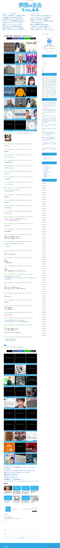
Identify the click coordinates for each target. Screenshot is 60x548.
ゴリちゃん (46, 165)
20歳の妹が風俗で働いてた (47, 115)
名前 (4, 530)
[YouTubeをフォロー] (48, 51)
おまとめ (45, 156)
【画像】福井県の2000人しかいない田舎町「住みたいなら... (13, 19)
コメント (6, 519)
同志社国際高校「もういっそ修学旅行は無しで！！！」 (14, 479)
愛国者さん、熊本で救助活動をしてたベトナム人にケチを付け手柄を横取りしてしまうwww (49, 133)
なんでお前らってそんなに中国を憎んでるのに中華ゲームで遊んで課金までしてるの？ (19, 470)
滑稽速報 (45, 174)
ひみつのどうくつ (47, 168)
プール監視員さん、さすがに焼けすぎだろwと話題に (12, 17)
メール (5, 533)
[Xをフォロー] (46, 51)
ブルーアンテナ (46, 159)
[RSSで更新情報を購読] (51, 51)
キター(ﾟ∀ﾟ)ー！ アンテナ (48, 158)
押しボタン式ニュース (48, 172)
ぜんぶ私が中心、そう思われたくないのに (11, 465)
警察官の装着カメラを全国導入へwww (11, 474)
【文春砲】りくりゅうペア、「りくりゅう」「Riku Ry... (13, 22)
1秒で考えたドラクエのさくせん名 (10, 475)
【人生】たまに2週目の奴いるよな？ (37, 22)
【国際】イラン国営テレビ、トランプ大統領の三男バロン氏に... (42, 29)
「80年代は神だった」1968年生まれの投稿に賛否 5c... (41, 26)
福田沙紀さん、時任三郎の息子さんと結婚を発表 (39, 19)
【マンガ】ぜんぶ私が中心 (35, 13)
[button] (33, 38)
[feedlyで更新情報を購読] (50, 51)
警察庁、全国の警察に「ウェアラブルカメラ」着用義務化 (13, 28)
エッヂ (5, 345)
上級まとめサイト (47, 171)
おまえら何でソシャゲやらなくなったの (11, 477)
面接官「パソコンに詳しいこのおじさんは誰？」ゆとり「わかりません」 (17, 472)
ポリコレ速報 (46, 169)
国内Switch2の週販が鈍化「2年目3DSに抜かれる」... (40, 24)
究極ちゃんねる (46, 175)
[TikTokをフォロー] (49, 51)
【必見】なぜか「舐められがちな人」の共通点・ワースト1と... (42, 28)
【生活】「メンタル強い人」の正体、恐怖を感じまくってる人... (42, 15)
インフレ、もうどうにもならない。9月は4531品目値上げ (41, 17)
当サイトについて (54, 545)
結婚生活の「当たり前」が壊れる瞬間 (9, 13)
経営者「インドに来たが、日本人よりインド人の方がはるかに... (14, 29)
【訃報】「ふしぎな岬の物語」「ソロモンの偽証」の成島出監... (14, 15)
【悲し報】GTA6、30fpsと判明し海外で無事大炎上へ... (13, 26)
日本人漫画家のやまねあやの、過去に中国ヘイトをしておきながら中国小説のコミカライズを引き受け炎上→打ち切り (49, 111)
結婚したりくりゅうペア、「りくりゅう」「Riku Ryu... (13, 24)
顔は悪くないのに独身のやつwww (48, 128)
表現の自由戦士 (49, 44)
